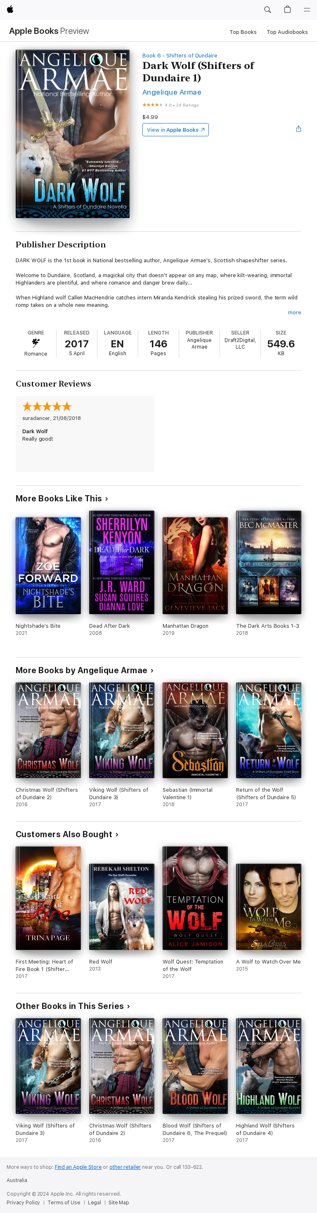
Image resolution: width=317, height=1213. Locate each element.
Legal (94, 1203)
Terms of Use (63, 1203)
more (294, 312)
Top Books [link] (243, 32)
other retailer (125, 1167)
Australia (17, 1180)
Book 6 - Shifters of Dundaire (180, 55)
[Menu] (307, 10)
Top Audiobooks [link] (287, 32)
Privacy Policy (23, 1203)
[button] (267, 10)
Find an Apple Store (78, 1167)
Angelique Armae (171, 92)
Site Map (119, 1203)
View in (173, 130)
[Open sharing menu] (299, 129)
